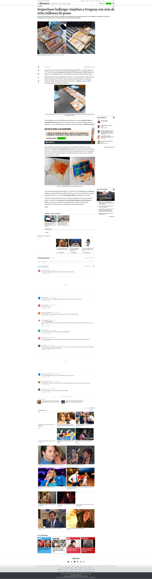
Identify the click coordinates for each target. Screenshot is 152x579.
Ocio (70, 566)
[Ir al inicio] (44, 3)
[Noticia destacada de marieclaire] (59, 539)
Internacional (58, 566)
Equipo (80, 571)
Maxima (93, 569)
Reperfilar (77, 566)
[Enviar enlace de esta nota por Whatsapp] (38, 74)
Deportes (66, 566)
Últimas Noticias (53, 3)
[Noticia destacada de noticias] (44, 539)
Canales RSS (60, 571)
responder (43, 273)
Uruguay (83, 81)
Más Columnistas (108, 147)
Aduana (47, 232)
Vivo (109, 566)
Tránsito (92, 571)
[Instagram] (77, 562)
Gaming (106, 566)
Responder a (47, 321)
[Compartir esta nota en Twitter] (38, 70)
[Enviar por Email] (38, 77)
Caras (99, 566)
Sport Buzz (86, 569)
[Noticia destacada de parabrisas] (88, 539)
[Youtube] (74, 561)
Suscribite (108, 3)
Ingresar (103, 3)
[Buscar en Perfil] (113, 1)
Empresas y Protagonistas (88, 566)
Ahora (37, 566)
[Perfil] (45, 535)
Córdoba (73, 566)
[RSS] (80, 561)
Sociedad (68, 3)
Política (60, 3)
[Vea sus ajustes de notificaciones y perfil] (113, 3)
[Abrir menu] (38, 4)
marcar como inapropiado (92, 274)
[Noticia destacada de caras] (73, 539)
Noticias (95, 566)
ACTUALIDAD (39, 6)
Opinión (64, 3)
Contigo (67, 569)
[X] (71, 562)
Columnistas (101, 117)
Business (81, 566)
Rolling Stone (80, 569)
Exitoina (102, 566)
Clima (63, 566)
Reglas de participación (86, 571)
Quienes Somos (65, 571)
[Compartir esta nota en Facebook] (38, 67)
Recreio (90, 569)
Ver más (111, 216)
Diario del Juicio (113, 566)
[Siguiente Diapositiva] (94, 247)
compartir (87, 273)
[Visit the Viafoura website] (92, 407)
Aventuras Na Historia (73, 569)
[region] (66, 333)
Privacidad (76, 571)
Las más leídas (102, 189)
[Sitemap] (83, 561)
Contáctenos (71, 571)
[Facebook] (68, 562)
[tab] (43, 266)
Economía (50, 566)
